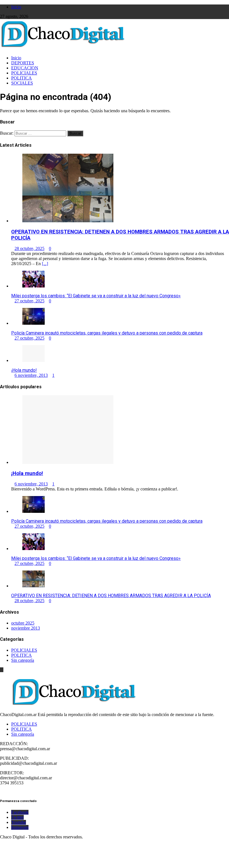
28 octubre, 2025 (29, 248)
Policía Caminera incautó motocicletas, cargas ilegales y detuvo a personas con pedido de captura (106, 333)
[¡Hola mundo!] (33, 360)
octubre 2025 (22, 623)
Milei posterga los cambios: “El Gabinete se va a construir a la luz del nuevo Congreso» (96, 295)
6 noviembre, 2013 (31, 375)
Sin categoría (22, 660)
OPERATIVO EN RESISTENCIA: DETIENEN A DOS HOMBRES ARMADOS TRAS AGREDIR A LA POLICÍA (111, 595)
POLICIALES (24, 73)
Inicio (16, 6)
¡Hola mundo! (24, 370)
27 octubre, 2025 (29, 300)
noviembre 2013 (25, 628)
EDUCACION (24, 68)
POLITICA (21, 78)
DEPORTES (22, 62)
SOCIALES (22, 83)
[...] (45, 263)
